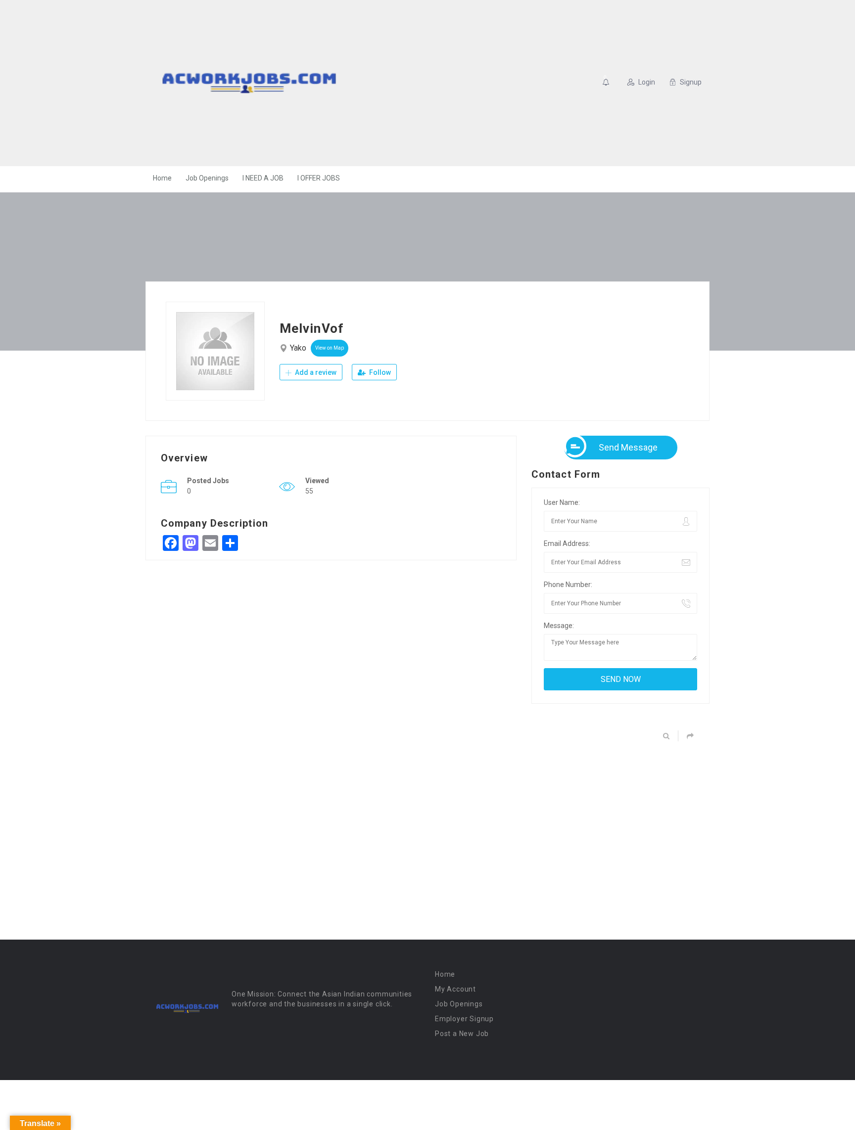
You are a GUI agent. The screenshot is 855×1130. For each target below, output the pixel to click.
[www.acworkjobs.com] (249, 83)
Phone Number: (568, 584)
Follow (379, 372)
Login (646, 82)
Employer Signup (464, 1019)
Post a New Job (462, 1034)
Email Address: (567, 543)
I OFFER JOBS (318, 178)
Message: (559, 626)
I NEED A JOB (263, 178)
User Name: (562, 502)
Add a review (314, 372)
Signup (691, 82)
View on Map (329, 348)
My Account (455, 989)
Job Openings (207, 178)
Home (162, 178)
